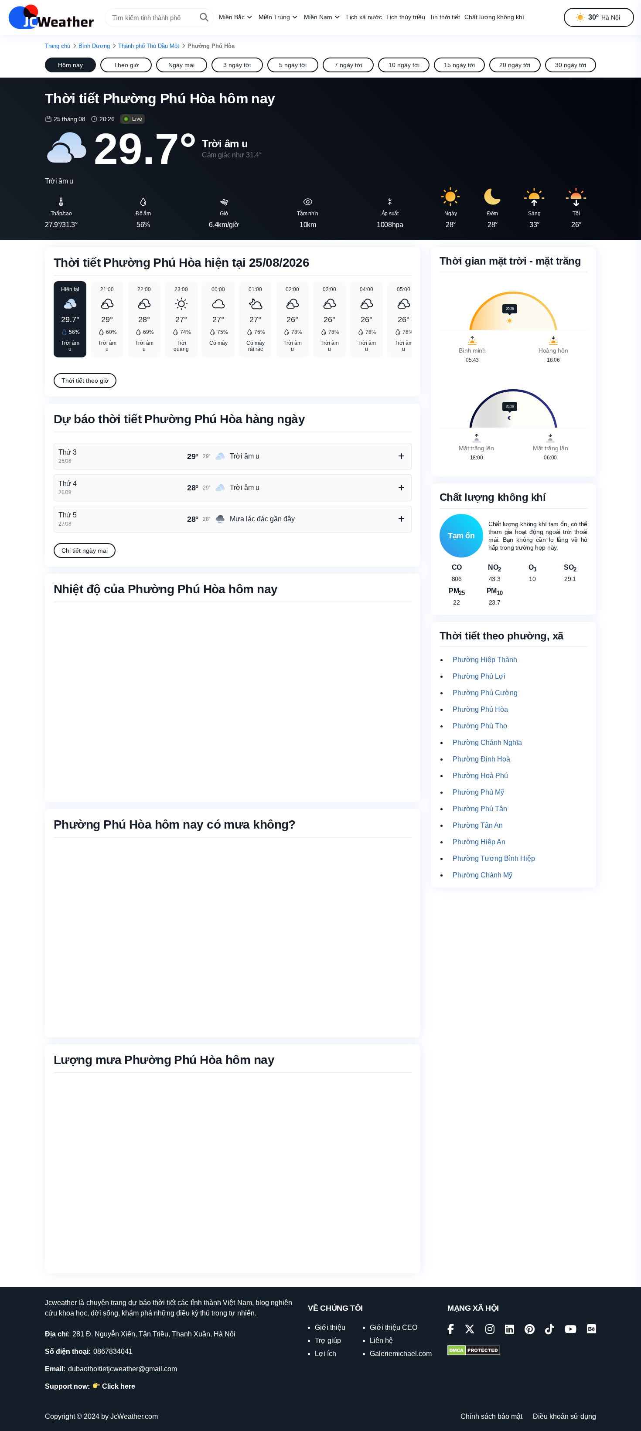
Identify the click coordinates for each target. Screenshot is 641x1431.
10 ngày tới (404, 64)
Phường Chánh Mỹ (482, 875)
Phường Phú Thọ (480, 726)
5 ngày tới (293, 64)
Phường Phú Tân (480, 808)
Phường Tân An (478, 825)
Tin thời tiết (445, 17)
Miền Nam (318, 17)
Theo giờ (126, 64)
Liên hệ (381, 1340)
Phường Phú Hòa (480, 709)
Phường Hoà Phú (480, 775)
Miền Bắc (232, 17)
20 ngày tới (514, 64)
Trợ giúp (328, 1340)
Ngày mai (181, 64)
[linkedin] (509, 1330)
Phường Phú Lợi (479, 676)
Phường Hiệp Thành (485, 659)
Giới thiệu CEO (393, 1327)
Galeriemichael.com (401, 1353)
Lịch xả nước (364, 17)
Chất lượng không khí (494, 17)
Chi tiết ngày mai (84, 550)
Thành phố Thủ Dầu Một (148, 46)
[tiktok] (549, 1330)
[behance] (591, 1330)
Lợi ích (325, 1353)
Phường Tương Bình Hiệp (494, 858)
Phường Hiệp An (479, 842)
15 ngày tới (459, 64)
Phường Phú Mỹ (478, 792)
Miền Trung (274, 17)
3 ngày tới (237, 64)
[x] (469, 1330)
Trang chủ (57, 46)
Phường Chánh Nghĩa (487, 742)
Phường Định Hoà (481, 759)
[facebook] (450, 1330)
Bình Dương (94, 46)
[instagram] (489, 1330)
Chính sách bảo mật (491, 1416)
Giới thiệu (330, 1327)
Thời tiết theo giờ (85, 380)
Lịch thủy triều (405, 17)
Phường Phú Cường (485, 693)
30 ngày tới (570, 64)
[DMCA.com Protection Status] (473, 1351)
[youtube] (570, 1330)
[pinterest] (530, 1330)
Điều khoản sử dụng (564, 1416)
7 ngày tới (348, 64)
